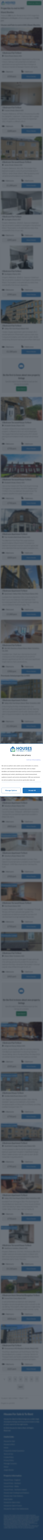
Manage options (11, 790)
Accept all (32, 790)
